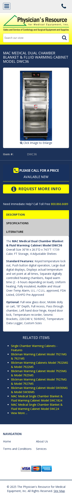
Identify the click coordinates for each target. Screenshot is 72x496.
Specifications (17, 223)
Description (15, 214)
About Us (42, 441)
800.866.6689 (59, 204)
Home (7, 441)
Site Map (59, 491)
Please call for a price (39, 170)
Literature (14, 232)
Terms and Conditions (17, 449)
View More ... (19, 413)
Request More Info (39, 188)
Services (41, 449)
